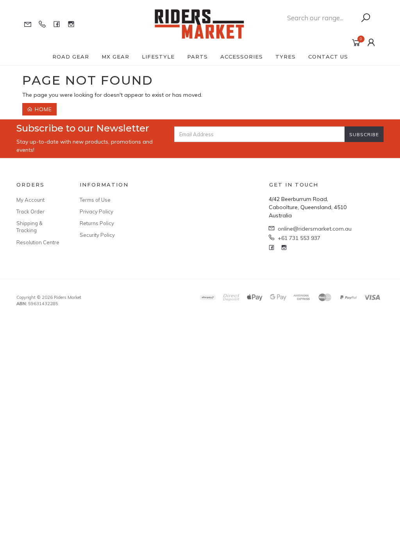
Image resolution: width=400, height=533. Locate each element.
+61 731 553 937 (299, 238)
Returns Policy (97, 223)
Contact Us (328, 56)
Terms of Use (95, 200)
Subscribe (364, 134)
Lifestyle (158, 56)
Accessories (241, 56)
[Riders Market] (199, 23)
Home (42, 109)
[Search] (365, 17)
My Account (30, 200)
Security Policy (97, 235)
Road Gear (70, 56)
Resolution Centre (37, 242)
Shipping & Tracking (29, 226)
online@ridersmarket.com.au (315, 228)
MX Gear (115, 56)
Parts (197, 56)
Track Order (30, 211)
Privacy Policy (96, 211)
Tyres (285, 56)
